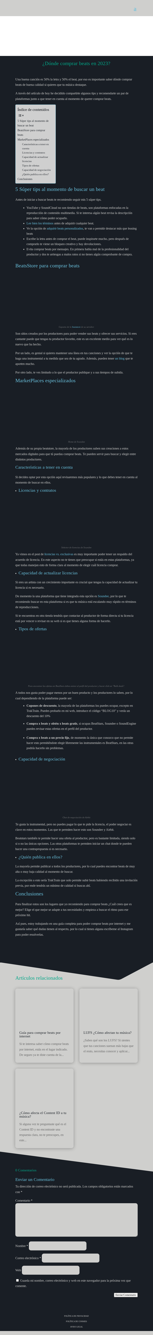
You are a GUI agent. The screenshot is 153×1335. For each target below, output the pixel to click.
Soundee (103, 596)
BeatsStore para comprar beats (31, 132)
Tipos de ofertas (30, 165)
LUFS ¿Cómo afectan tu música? (107, 1033)
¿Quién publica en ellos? (35, 174)
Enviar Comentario (126, 1294)
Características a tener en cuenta (35, 146)
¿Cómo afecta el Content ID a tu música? (42, 1114)
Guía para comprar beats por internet (40, 1034)
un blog (119, 358)
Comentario (23, 1200)
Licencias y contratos (33, 152)
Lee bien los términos (39, 223)
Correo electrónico (28, 1258)
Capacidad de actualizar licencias (35, 159)
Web (18, 1270)
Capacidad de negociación (36, 169)
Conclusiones (25, 179)
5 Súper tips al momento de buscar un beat (33, 123)
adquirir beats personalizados (65, 228)
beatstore (76, 327)
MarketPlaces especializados (33, 139)
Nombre (21, 1246)
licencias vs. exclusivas (58, 554)
